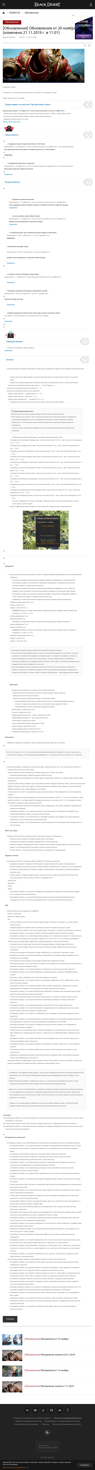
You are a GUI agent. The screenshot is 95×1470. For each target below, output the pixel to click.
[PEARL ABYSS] (47, 1457)
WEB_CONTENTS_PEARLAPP (68, 1410)
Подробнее (8, 321)
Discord (60, 1410)
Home (3, 13)
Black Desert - (48, 1446)
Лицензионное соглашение (26, 1424)
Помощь (45, 1424)
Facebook (52, 1410)
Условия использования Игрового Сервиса (32, 1418)
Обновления (31, 13)
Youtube (35, 1410)
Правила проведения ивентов (28, 1421)
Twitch (43, 1410)
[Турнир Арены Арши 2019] (12, 122)
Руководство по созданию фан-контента (62, 1421)
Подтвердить (84, 1465)
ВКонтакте (27, 1410)
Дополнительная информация (14, 1467)
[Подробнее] (8, 155)
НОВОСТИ (14, 13)
